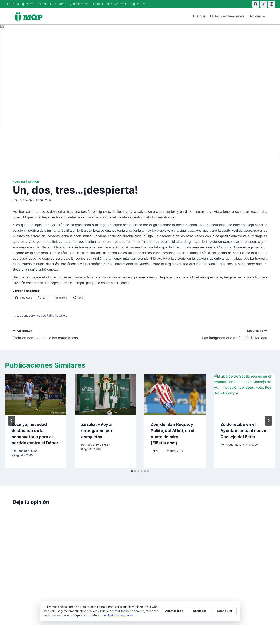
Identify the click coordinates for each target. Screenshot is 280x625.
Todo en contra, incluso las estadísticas (45, 334)
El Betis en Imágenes (227, 16)
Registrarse (137, 4)
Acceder (120, 4)
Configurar (224, 610)
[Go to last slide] (11, 421)
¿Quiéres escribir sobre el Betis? (90, 4)
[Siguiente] (268, 421)
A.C (158, 450)
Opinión (33, 181)
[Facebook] (255, 4)
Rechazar (199, 610)
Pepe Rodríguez (27, 450)
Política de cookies (120, 615)
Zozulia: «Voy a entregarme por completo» (96, 430)
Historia (199, 16)
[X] (263, 4)
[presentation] (35, 394)
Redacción (25, 200)
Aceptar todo (174, 610)
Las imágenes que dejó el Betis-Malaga (234, 334)
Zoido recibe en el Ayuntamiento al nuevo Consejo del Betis (243, 430)
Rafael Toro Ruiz (97, 444)
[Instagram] (271, 4)
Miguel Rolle (233, 444)
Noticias (19, 181)
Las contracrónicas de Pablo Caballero (41, 315)
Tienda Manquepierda (21, 4)
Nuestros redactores (52, 4)
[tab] (132, 471)
